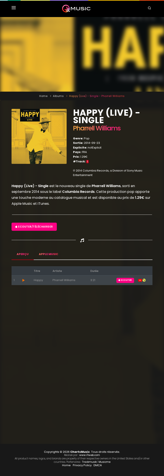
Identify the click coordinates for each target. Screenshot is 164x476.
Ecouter (126, 280)
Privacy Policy (82, 465)
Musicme (104, 462)
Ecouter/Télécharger (35, 226)
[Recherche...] (150, 8)
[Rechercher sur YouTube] (140, 280)
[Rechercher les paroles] (144, 280)
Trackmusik (89, 462)
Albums (58, 96)
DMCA (98, 465)
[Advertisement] (82, 54)
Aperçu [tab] (23, 254)
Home (43, 96)
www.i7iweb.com (89, 455)
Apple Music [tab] (48, 254)
